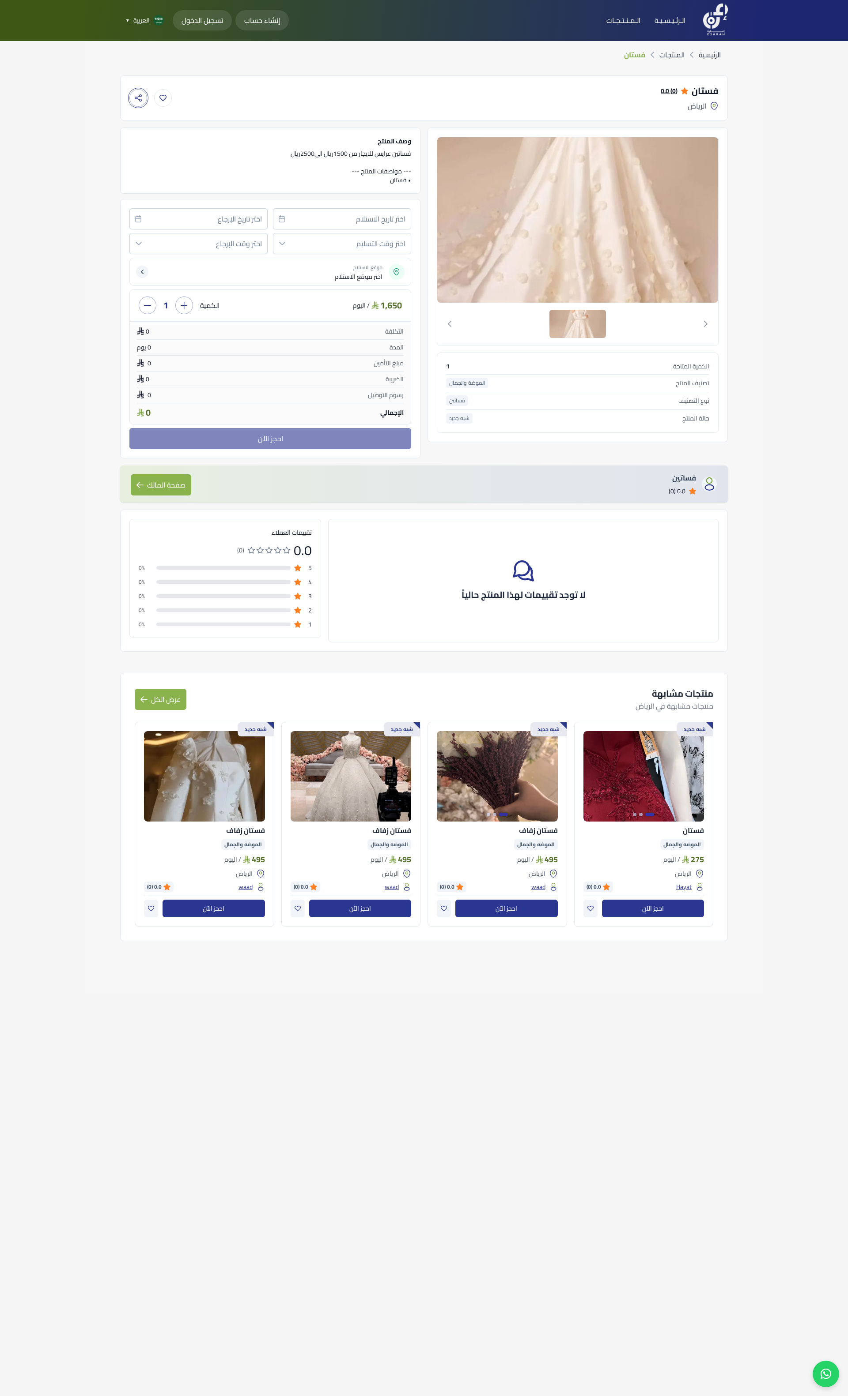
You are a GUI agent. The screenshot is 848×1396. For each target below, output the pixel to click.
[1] (577, 324)
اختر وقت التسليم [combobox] (380, 243)
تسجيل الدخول (202, 20)
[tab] (577, 324)
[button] (282, 243)
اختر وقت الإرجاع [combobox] (239, 243)
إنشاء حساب (262, 20)
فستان (693, 830)
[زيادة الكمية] (184, 305)
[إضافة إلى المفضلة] (163, 98)
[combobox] (342, 218)
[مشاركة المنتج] (138, 98)
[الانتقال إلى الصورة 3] (634, 814)
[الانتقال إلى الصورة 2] (641, 814)
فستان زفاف (538, 830)
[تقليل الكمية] (147, 305)
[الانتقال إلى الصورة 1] (649, 814)
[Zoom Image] (576, 220)
